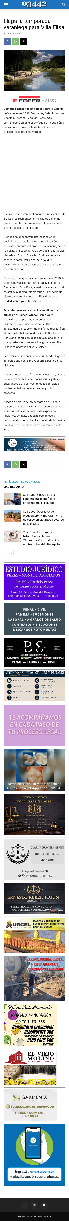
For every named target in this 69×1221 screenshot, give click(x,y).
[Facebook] (7, 41)
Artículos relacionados (22, 481)
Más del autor (14, 487)
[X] (23, 41)
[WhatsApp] (15, 41)
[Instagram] (34, 1205)
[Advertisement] (34, 173)
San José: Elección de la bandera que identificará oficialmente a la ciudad (39, 499)
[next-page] (11, 553)
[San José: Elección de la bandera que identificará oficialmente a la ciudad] (12, 499)
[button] (6, 4)
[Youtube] (44, 1205)
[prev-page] (6, 553)
